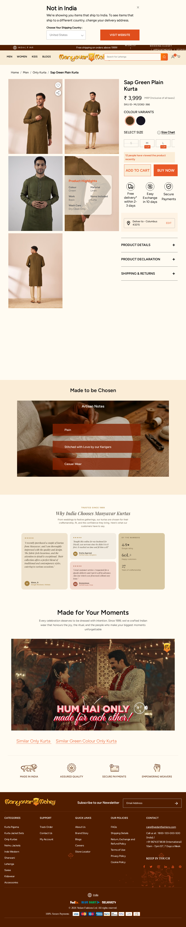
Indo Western (11, 851)
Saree (7, 870)
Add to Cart (137, 170)
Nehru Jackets (12, 845)
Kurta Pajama (11, 827)
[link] (46, 57)
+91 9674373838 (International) (164, 841)
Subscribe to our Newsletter (98, 803)
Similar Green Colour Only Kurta (86, 741)
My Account (46, 839)
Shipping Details (120, 833)
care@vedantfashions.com (161, 827)
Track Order (46, 827)
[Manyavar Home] (85, 57)
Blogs (78, 839)
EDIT (168, 223)
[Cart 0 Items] (179, 56)
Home (15, 72)
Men (26, 72)
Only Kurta (39, 72)
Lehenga (9, 864)
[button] (9, 57)
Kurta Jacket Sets (14, 833)
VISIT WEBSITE (120, 35)
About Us (80, 827)
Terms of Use (118, 849)
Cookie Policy (118, 862)
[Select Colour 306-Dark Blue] (141, 121)
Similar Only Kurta (33, 741)
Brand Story (81, 833)
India (95, 895)
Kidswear (9, 876)
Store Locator (82, 851)
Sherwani (9, 857)
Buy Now (166, 170)
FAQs (114, 827)
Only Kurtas (10, 839)
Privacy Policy (118, 856)
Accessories (11, 882)
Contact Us (46, 833)
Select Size (133, 132)
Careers (79, 845)
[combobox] (136, 57)
